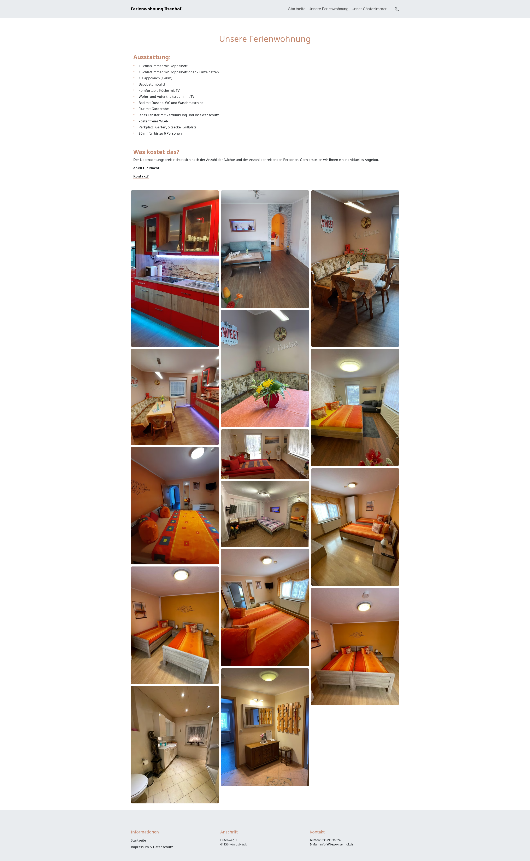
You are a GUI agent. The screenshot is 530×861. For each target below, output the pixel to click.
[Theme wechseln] (397, 9)
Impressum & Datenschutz (152, 847)
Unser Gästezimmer (369, 8)
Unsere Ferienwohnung (328, 8)
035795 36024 (331, 840)
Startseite (296, 8)
